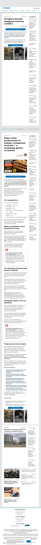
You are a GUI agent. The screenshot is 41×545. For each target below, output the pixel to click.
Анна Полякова (20, 155)
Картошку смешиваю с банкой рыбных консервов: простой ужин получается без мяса (16, 389)
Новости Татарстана (8, 479)
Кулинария (32, 48)
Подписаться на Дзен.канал (15, 29)
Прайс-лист (20, 514)
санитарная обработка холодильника (32, 163)
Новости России (7, 498)
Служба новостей (23, 26)
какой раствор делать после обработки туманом (32, 44)
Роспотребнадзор (8, 293)
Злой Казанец (12, 394)
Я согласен (28, 541)
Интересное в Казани (32, 31)
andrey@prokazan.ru (19, 512)
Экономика (7, 427)
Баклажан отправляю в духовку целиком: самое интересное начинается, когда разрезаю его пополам (16, 375)
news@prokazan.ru (20, 519)
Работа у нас (20, 521)
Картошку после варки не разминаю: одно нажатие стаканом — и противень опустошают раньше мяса (16, 382)
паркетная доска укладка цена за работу (33, 71)
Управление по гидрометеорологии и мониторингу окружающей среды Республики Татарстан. (14, 36)
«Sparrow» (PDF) (33, 539)
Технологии (32, 75)
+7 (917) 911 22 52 (20, 511)
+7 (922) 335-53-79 (20, 518)
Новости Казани (8, 16)
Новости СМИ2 (7, 46)
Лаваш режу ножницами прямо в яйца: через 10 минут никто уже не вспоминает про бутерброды (16, 371)
